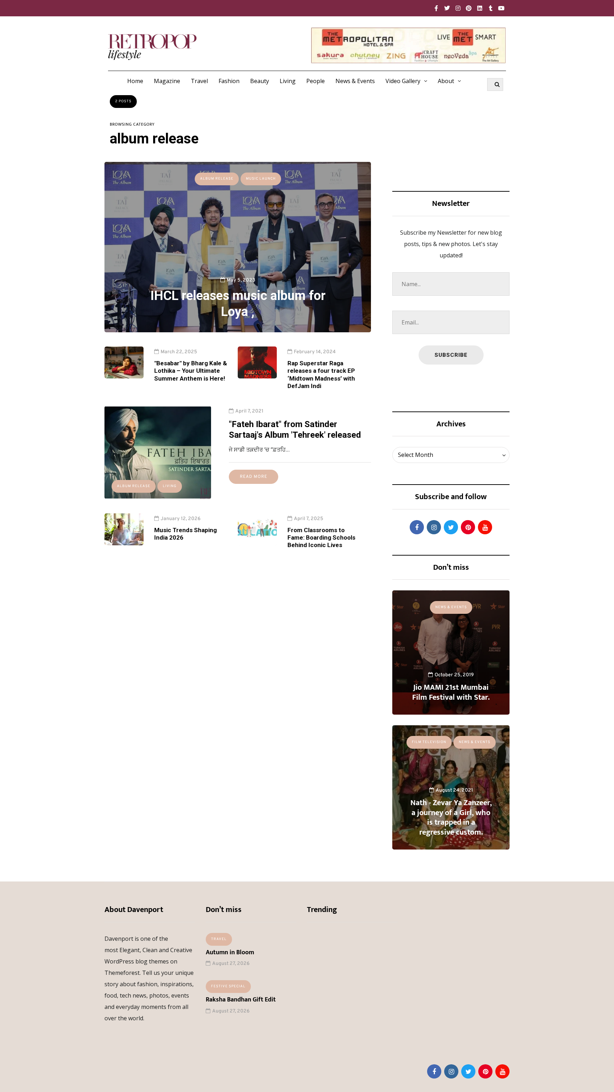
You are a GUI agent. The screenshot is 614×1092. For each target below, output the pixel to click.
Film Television (429, 742)
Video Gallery (403, 81)
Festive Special (228, 986)
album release (216, 178)
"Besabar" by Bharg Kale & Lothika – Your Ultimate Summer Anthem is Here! (190, 371)
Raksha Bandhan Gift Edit (241, 999)
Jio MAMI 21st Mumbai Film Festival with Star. (451, 692)
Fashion (229, 81)
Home (135, 81)
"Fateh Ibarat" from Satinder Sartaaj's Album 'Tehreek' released (295, 429)
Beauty (259, 81)
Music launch (261, 178)
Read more (253, 477)
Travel (199, 81)
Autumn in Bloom (230, 952)
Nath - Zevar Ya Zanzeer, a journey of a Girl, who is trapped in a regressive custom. (451, 817)
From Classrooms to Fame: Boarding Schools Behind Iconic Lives (321, 537)
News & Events (355, 81)
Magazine (167, 81)
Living (288, 81)
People (315, 81)
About (446, 81)
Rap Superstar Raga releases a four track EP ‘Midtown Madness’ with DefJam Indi (321, 374)
